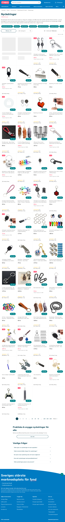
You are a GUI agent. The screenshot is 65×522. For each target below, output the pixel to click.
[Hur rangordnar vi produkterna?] (45, 31)
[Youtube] (35, 519)
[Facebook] (40, 519)
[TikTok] (25, 519)
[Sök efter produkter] (39, 2)
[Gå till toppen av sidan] (61, 444)
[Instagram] (30, 519)
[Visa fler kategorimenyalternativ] (63, 6)
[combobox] (26, 2)
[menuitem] (5, 6)
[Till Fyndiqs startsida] (5, 2)
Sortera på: (48, 30)
